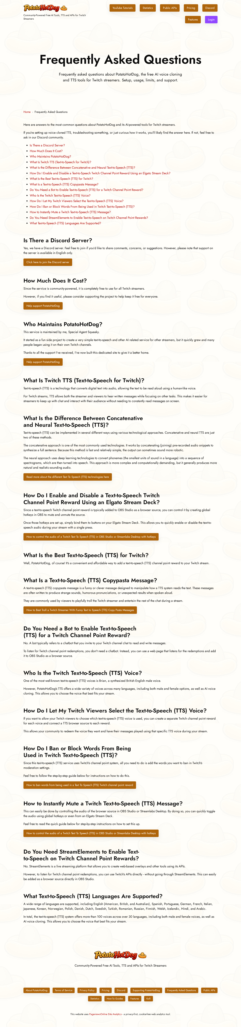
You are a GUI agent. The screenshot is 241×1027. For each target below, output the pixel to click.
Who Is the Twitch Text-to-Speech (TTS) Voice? (60, 195)
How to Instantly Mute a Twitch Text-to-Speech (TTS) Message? (70, 212)
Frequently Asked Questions (181, 990)
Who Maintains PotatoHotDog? (50, 156)
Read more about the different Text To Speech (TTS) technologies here (67, 477)
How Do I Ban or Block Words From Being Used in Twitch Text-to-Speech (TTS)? (82, 206)
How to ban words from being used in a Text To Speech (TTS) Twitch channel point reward (79, 785)
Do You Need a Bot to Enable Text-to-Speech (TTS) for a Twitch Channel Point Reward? (86, 190)
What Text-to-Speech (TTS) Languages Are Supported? (65, 223)
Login (211, 19)
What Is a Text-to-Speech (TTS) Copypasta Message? (64, 184)
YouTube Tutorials (122, 8)
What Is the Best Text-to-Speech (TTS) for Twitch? (61, 178)
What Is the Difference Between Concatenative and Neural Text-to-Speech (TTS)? (82, 167)
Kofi (148, 998)
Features (193, 19)
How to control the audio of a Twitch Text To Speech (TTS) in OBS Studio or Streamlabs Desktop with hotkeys (91, 537)
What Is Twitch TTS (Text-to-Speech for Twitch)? (60, 162)
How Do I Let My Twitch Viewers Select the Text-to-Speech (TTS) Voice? (76, 201)
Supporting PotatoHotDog (146, 990)
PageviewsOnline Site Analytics (105, 1014)
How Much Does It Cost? (46, 151)
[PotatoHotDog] (45, 11)
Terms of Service (63, 990)
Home (27, 112)
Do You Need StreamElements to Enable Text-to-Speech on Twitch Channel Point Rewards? (89, 217)
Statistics (148, 8)
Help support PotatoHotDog (43, 306)
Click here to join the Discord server (47, 262)
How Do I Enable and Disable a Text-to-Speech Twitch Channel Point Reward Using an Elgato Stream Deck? (100, 173)
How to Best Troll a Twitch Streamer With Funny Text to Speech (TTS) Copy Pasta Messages (80, 610)
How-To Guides (115, 998)
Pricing (191, 8)
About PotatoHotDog (36, 990)
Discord (210, 8)
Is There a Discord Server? (47, 145)
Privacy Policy (87, 990)
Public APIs (170, 8)
